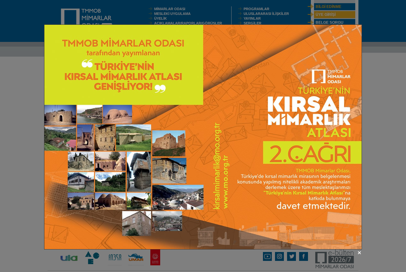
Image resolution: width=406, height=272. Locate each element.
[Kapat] (359, 252)
